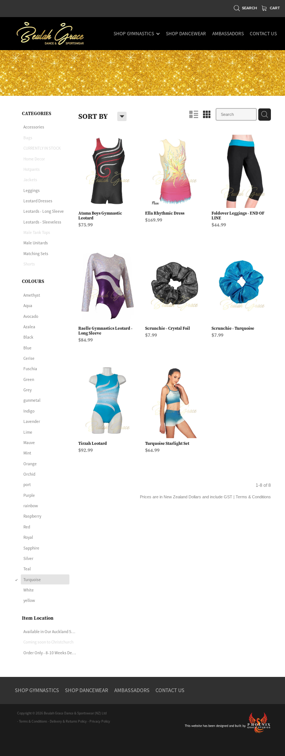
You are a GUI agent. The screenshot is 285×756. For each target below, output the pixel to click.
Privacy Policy (99, 721)
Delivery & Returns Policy (68, 721)
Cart (274, 8)
